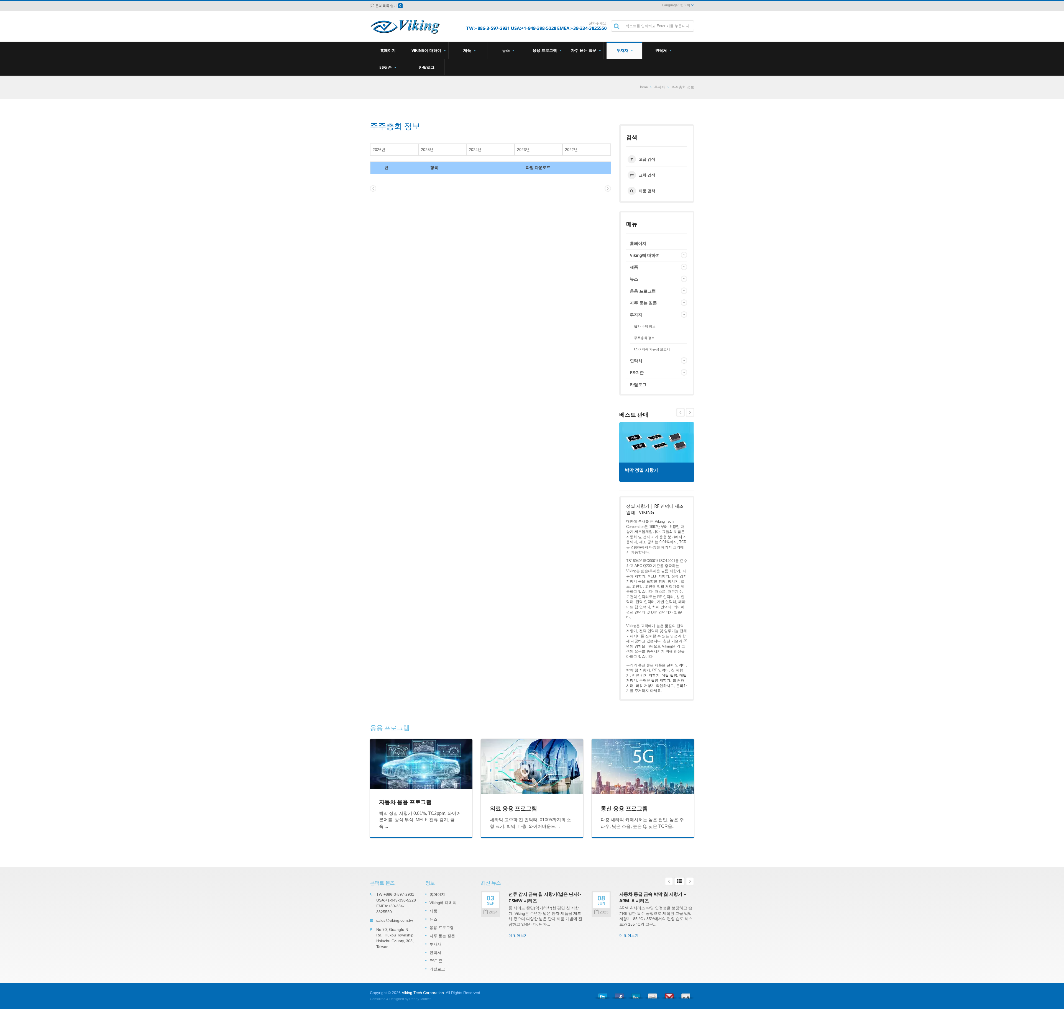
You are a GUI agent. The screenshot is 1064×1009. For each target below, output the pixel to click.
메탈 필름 (669, 675)
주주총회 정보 (682, 87)
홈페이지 (388, 50)
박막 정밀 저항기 (641, 470)
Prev (690, 412)
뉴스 (506, 50)
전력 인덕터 (676, 665)
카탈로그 (426, 67)
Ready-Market (420, 999)
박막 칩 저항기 (638, 670)
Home (643, 87)
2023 (604, 912)
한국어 (685, 5)
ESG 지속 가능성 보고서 (652, 349)
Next (680, 412)
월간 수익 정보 (645, 326)
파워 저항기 (645, 686)
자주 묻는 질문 (584, 50)
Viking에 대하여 (426, 50)
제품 (467, 50)
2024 (493, 912)
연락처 (661, 50)
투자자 (623, 50)
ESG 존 (386, 67)
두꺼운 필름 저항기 (654, 680)
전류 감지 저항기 (645, 675)
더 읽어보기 (518, 935)
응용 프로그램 (545, 50)
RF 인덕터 (660, 670)
